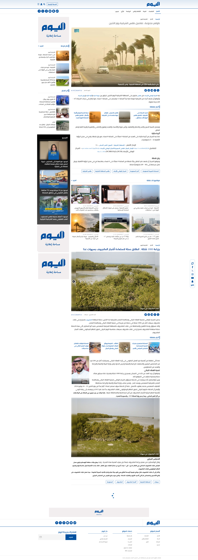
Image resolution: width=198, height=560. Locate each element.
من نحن (105, 536)
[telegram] (152, 90)
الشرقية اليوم (143, 19)
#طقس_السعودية (119, 148)
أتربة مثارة (89, 95)
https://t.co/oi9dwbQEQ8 (141, 148)
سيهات (156, 482)
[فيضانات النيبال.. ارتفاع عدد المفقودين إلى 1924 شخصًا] (62, 125)
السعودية (110, 482)
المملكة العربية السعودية (151, 171)
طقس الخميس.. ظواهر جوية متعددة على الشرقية (110, 114)
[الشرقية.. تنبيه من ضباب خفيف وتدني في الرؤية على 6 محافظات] (146, 194)
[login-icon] (41, 4)
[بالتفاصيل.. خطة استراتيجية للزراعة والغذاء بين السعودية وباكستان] (62, 113)
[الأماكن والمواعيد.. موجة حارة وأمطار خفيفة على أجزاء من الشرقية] (85, 222)
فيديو (117, 11)
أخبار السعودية (134, 171)
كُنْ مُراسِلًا (129, 536)
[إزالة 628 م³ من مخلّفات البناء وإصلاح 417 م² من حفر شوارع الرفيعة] (115, 222)
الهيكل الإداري (103, 539)
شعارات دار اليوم (128, 548)
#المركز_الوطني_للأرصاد (107, 148)
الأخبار (158, 11)
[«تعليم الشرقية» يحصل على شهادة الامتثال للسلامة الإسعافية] (115, 194)
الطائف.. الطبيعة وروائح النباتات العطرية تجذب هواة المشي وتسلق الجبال (110, 346)
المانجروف (88, 319)
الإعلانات (130, 545)
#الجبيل (110, 145)
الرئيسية (158, 19)
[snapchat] (53, 11)
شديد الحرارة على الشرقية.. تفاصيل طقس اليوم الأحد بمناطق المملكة (141, 115)
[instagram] (46, 11)
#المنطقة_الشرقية (119, 145)
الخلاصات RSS (128, 551)
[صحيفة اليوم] (151, 4)
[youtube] (50, 11)
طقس (139, 95)
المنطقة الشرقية (145, 482)
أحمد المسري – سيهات (90, 315)
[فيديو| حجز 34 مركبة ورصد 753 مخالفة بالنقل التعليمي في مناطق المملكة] (54, 179)
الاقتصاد (151, 11)
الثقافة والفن (137, 11)
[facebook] (39, 11)
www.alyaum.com (128, 557)
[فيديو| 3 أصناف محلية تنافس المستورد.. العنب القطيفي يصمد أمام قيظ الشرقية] (54, 205)
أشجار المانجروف (131, 482)
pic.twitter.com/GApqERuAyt (91, 148)
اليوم (89, 90)
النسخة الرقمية (52, 4)
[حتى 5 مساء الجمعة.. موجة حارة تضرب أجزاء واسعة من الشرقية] (62, 55)
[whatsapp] (148, 90)
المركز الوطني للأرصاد (150, 95)
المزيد (74, 180)
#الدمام (102, 145)
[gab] (57, 11)
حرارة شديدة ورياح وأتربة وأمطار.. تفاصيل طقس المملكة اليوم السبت (81, 115)
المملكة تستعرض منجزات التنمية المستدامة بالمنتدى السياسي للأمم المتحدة (140, 346)
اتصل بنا (130, 542)
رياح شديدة (81, 95)
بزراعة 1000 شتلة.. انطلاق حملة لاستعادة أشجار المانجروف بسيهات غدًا (121, 249)
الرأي (122, 11)
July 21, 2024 (101, 151)
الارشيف (130, 539)
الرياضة (128, 11)
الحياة (144, 11)
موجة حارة (97, 95)
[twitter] (42, 11)
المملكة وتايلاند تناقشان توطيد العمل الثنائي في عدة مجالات (81, 346)
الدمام (85, 90)
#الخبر (106, 145)
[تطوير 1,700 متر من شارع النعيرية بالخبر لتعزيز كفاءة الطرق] (146, 222)
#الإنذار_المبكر (130, 148)
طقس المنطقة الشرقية (102, 171)
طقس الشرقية (87, 171)
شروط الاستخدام (103, 542)
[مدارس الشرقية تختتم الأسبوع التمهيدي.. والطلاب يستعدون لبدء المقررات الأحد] (85, 194)
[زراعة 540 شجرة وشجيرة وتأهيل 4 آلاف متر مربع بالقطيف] (62, 81)
